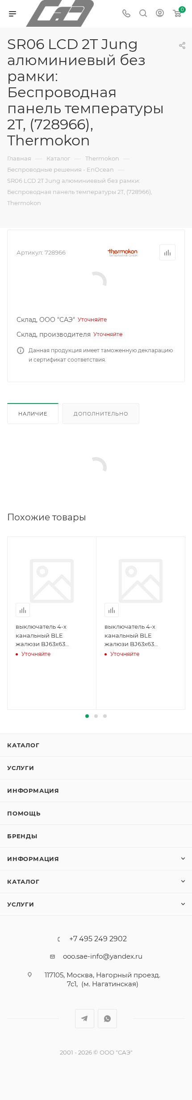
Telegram (84, 1018)
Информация (33, 790)
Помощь (24, 813)
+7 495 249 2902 (98, 939)
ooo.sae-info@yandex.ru (102, 956)
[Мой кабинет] (160, 14)
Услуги (20, 767)
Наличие (32, 414)
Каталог (23, 745)
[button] (87, 716)
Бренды (22, 836)
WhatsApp (107, 1018)
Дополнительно (101, 414)
